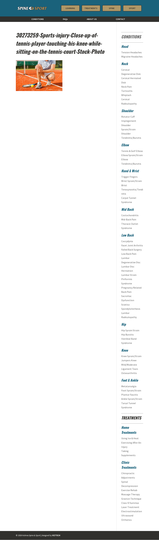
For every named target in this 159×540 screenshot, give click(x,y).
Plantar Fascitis (129, 394)
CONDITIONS (37, 19)
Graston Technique (131, 498)
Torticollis (127, 90)
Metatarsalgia (128, 386)
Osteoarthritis (129, 373)
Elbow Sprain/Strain (132, 155)
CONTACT (120, 19)
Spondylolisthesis (130, 308)
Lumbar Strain (128, 274)
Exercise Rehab (129, 490)
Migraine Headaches (132, 56)
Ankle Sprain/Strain (131, 398)
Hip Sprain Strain (130, 330)
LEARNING (70, 8)
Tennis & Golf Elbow (132, 151)
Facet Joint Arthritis (132, 245)
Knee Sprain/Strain (131, 356)
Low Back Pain (128, 253)
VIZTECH (56, 535)
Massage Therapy (130, 494)
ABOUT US (92, 19)
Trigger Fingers (129, 176)
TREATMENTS (90, 8)
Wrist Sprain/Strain (131, 180)
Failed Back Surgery (131, 249)
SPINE (111, 8)
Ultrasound (127, 515)
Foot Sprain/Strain (131, 390)
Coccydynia (127, 241)
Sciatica (125, 304)
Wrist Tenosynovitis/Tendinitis (132, 189)
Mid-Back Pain (129, 219)
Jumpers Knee (128, 360)
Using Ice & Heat (130, 438)
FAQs (65, 19)
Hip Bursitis (127, 334)
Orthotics (126, 519)
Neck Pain (126, 86)
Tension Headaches (131, 52)
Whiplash (126, 95)
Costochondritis (130, 215)
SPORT (132, 8)
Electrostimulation (131, 511)
